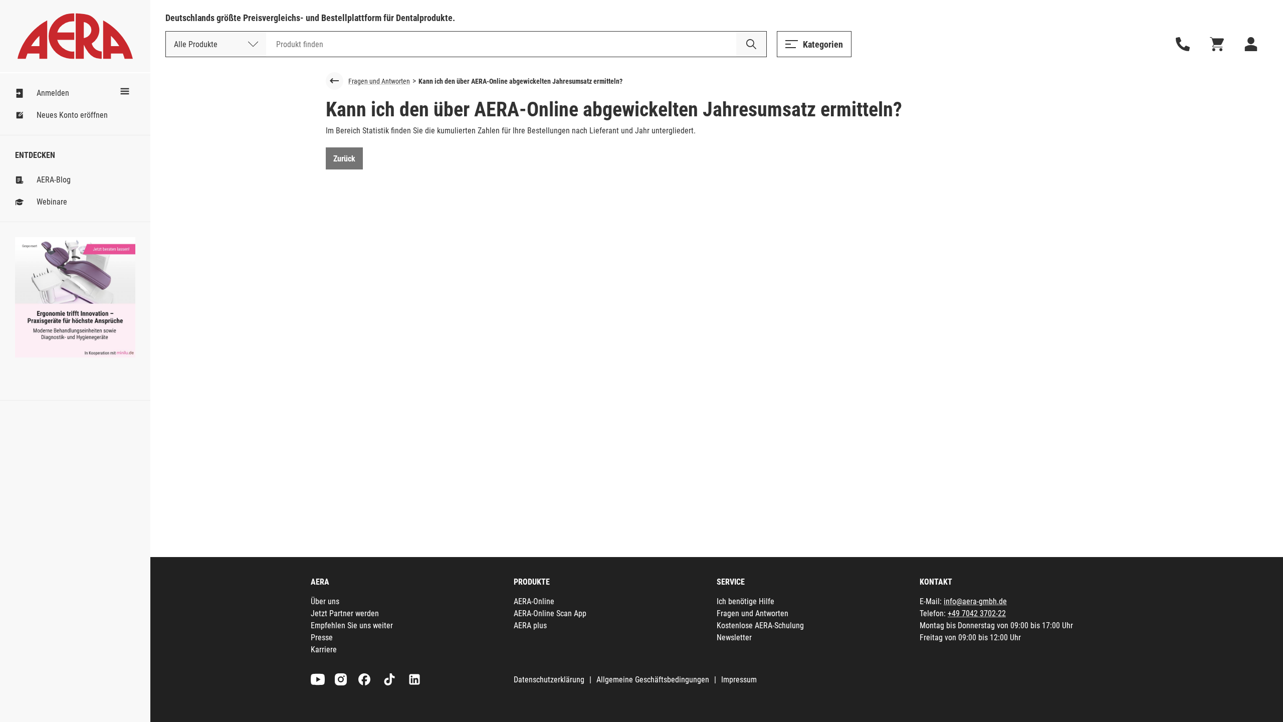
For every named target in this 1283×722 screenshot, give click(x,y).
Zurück (344, 158)
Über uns (325, 601)
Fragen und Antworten (379, 81)
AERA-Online (534, 601)
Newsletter (734, 637)
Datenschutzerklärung (549, 679)
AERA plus (530, 625)
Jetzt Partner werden (345, 613)
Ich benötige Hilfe (745, 601)
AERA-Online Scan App (550, 613)
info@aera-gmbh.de (975, 601)
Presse (322, 637)
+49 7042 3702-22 (977, 613)
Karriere (324, 649)
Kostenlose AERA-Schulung (760, 625)
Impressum (739, 679)
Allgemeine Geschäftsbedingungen (652, 679)
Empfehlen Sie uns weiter (352, 625)
